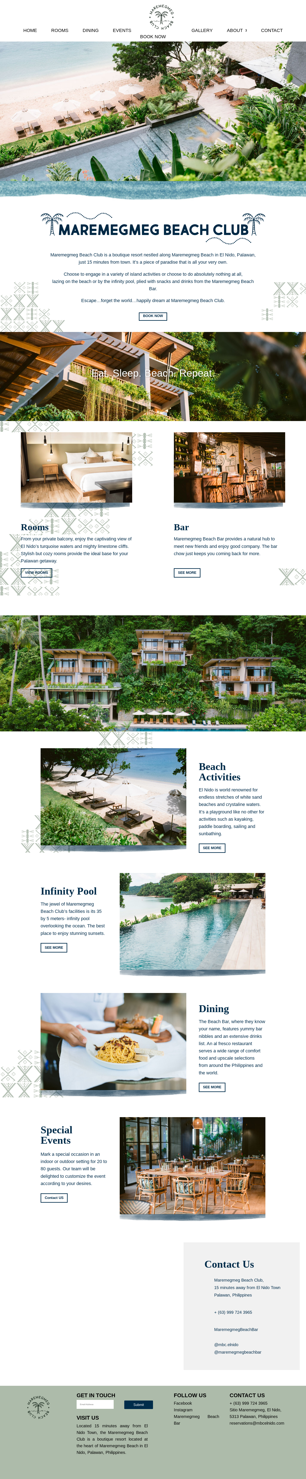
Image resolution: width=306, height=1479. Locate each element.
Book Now (153, 36)
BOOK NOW (153, 316)
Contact (272, 30)
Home (30, 30)
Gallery (202, 30)
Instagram (183, 1410)
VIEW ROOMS (36, 573)
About (235, 30)
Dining (91, 30)
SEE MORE (187, 573)
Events (122, 30)
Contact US (54, 1198)
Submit (138, 1405)
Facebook (183, 1403)
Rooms (59, 30)
